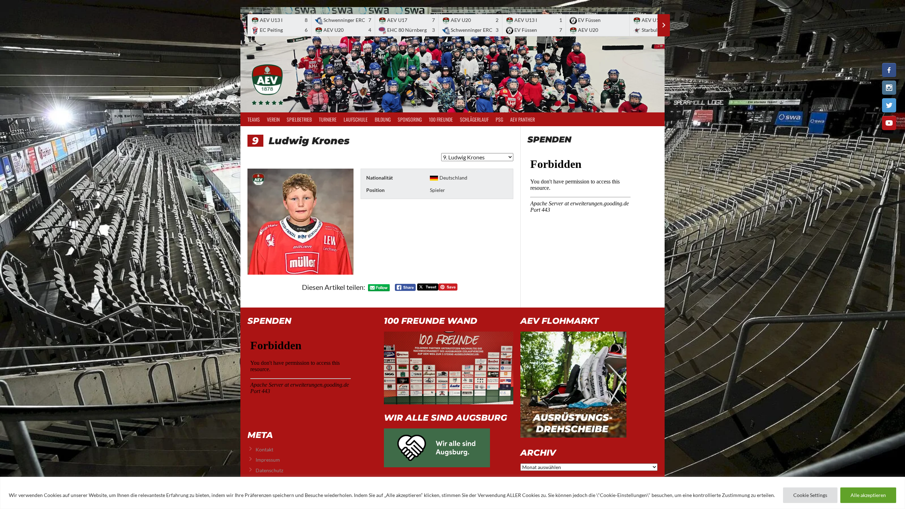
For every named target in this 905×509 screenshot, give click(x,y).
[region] (452, 493)
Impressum (268, 460)
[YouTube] (889, 123)
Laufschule (356, 119)
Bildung (383, 119)
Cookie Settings (810, 495)
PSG (499, 119)
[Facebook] (889, 70)
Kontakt (264, 449)
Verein (273, 119)
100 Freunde (441, 119)
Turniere (328, 119)
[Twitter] (889, 105)
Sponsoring (410, 119)
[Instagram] (889, 88)
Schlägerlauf (474, 119)
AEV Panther (522, 119)
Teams (253, 119)
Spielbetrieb (299, 119)
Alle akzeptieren (868, 495)
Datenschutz (269, 470)
